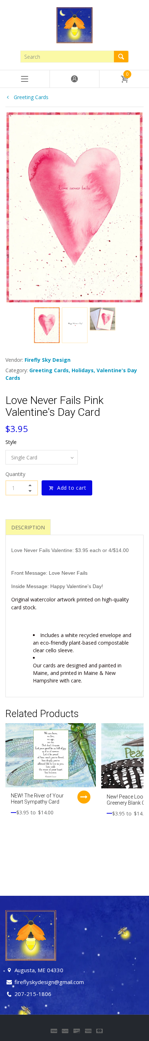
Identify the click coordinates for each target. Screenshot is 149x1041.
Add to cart (71, 487)
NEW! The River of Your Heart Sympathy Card (37, 799)
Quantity (15, 474)
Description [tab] (28, 527)
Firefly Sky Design (48, 359)
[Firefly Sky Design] (74, 24)
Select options (83, 797)
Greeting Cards (30, 97)
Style (11, 442)
